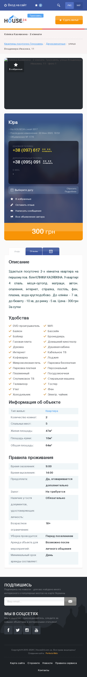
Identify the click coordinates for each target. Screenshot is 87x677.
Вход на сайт (17, 5)
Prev (7, 83)
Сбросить (71, 188)
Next (79, 83)
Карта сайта (17, 663)
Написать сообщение (28, 210)
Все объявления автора (30, 216)
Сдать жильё (71, 20)
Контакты (43, 670)
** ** (47, 151)
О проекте (33, 663)
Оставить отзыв (24, 205)
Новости (47, 663)
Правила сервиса (66, 663)
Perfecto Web (52, 653)
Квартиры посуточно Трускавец (23, 43)
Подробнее (70, 191)
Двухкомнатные (55, 43)
